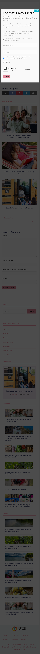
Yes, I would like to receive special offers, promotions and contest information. (17, 58)
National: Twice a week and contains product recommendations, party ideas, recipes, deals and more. (17, 26)
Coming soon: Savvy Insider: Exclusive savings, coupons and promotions (18, 39)
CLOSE (36, 11)
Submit (6, 77)
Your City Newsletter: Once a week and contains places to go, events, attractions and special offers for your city (18, 33)
